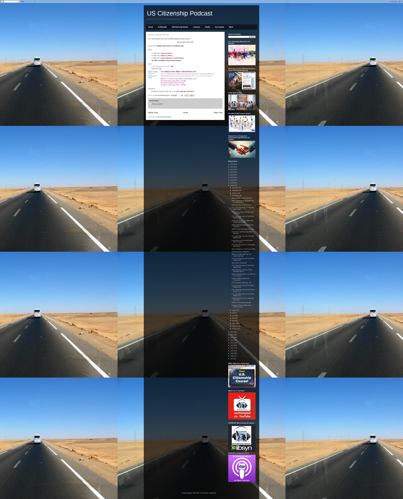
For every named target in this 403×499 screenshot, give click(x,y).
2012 (232, 345)
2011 (232, 348)
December (235, 188)
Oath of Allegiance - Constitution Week (243, 249)
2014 (232, 340)
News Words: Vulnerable (239, 263)
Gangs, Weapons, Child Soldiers (172, 58)
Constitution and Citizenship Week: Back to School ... (242, 241)
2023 (232, 172)
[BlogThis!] (187, 95)
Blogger (219, 493)
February (235, 326)
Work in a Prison (167, 55)
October (234, 193)
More (231, 27)
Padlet (207, 27)
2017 (232, 332)
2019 (232, 183)
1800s (172, 66)
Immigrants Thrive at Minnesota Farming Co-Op (241, 306)
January (234, 329)
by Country (219, 27)
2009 (232, 353)
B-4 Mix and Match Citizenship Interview (166, 60)
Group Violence (166, 53)
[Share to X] (189, 95)
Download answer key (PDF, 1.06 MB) (173, 85)
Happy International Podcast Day (242, 198)
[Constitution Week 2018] (185, 42)
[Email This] (185, 95)
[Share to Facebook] (191, 95)
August (234, 310)
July (233, 313)
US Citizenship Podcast (179, 13)
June (234, 315)
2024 (232, 169)
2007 (232, 359)
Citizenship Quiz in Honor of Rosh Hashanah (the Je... (242, 270)
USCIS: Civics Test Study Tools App (243, 229)
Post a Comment (157, 104)
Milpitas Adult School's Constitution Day (170, 46)
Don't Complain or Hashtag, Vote (241, 282)
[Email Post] (181, 95)
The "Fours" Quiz (156, 69)
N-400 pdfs (162, 27)
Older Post (218, 113)
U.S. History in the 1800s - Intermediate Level (178, 71)
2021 (232, 177)
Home (150, 27)
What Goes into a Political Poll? (241, 205)
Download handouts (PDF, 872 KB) (172, 83)
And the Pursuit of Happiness (240, 251)
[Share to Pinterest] (193, 95)
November (235, 190)
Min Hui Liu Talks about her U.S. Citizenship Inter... (241, 255)
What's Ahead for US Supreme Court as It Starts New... (243, 201)
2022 (232, 175)
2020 (232, 180)
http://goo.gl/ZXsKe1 (187, 91)
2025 (232, 167)
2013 (232, 343)
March (234, 323)
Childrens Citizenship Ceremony (241, 302)
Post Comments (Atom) (163, 117)
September (235, 196)
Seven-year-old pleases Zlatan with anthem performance (242, 221)
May (233, 318)
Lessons (196, 27)
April (233, 321)
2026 (232, 164)
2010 (232, 351)
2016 (232, 335)
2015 (232, 337)
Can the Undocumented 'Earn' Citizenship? (241, 279)
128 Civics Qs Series (180, 27)
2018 (232, 185)
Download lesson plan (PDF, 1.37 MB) (173, 81)
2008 (232, 356)
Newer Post (153, 113)
